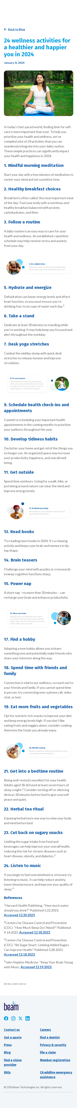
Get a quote (12, 1037)
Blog (7, 1052)
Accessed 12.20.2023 (19, 915)
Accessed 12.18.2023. (34, 932)
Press (8, 1045)
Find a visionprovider (13, 1062)
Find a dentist (50, 1037)
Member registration (55, 1060)
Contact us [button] (12, 1030)
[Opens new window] (6, 1018)
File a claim (48, 1052)
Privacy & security (53, 1045)
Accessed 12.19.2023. (36, 967)
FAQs (7, 1072)
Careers (45, 1030)
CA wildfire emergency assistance (56, 1075)
